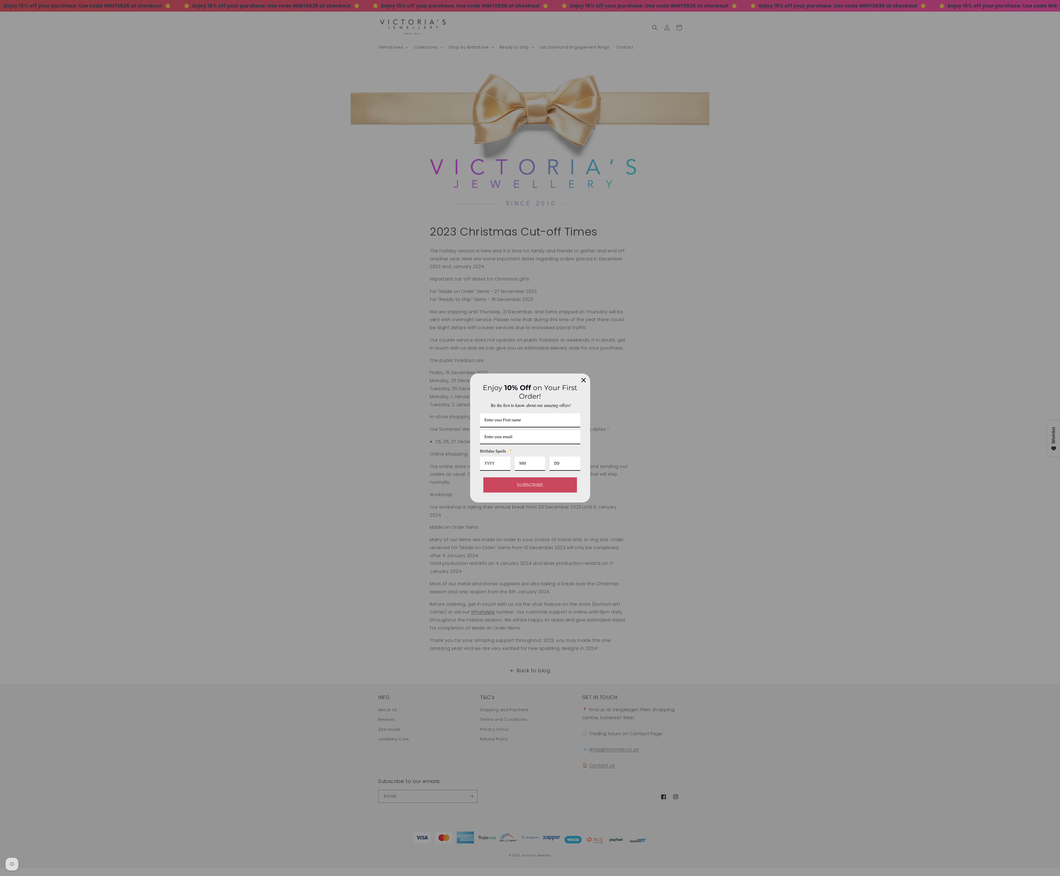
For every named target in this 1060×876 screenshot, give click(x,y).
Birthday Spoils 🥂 (496, 451)
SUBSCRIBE (530, 485)
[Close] (583, 380)
